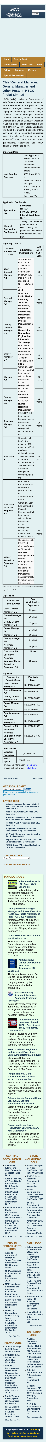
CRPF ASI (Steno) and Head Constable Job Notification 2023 (23, 835)
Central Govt (20, 59)
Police (7, 70)
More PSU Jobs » (15, 1336)
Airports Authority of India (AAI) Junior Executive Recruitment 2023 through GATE (13, 1260)
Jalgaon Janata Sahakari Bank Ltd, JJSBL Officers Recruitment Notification (24, 840)
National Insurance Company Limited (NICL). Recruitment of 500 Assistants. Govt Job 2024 (23, 806)
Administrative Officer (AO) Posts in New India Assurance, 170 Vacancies (24, 818)
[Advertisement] (23, 37)
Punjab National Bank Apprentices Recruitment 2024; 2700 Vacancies (21, 829)
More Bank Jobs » (36, 1325)
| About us (34, 1430)
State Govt (27, 64)
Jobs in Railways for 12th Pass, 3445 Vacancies (30, 884)
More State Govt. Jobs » (34, 1236)
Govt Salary (14, 12)
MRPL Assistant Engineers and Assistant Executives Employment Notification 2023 (24, 1052)
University (33, 70)
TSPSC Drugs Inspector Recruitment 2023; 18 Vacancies (34, 1181)
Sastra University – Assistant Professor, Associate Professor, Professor (22, 996)
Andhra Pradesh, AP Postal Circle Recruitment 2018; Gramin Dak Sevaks (13, 1184)
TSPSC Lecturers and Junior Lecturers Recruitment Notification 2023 (35, 1194)
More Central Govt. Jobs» (12, 1236)
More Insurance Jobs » (34, 1417)
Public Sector (10, 64)
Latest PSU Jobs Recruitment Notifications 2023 (24, 937)
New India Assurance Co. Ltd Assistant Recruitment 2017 (34, 1409)
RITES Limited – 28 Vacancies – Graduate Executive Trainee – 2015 (13, 1412)
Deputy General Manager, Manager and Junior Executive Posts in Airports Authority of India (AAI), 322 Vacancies (24, 912)
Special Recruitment (14, 75)
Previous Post (10, 778)
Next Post (38, 778)
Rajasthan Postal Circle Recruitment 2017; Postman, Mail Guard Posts (23, 1128)
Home (6, 59)
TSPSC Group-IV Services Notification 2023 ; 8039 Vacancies (23, 846)
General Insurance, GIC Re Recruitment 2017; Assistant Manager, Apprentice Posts (34, 1393)
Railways (19, 70)
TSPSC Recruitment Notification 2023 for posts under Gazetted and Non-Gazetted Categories (35, 1210)
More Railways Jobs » (13, 1420)
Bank (39, 64)
